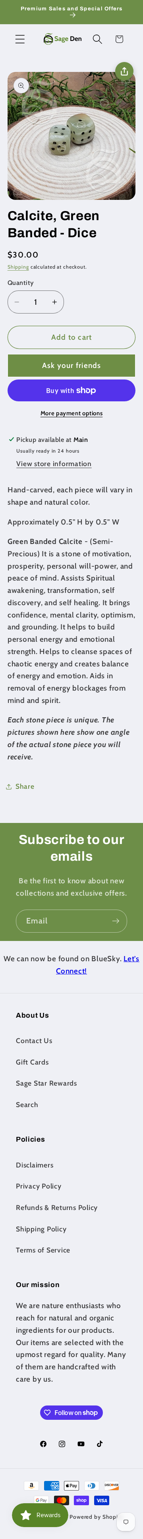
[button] (20, 39)
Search (27, 1104)
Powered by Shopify (97, 1517)
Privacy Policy (39, 1186)
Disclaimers (34, 1165)
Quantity (21, 283)
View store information (54, 463)
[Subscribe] (116, 921)
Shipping (18, 267)
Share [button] (25, 786)
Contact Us (34, 1040)
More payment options (72, 413)
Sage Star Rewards (46, 1083)
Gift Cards (32, 1062)
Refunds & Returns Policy (57, 1207)
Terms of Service (43, 1250)
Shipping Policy (41, 1229)
